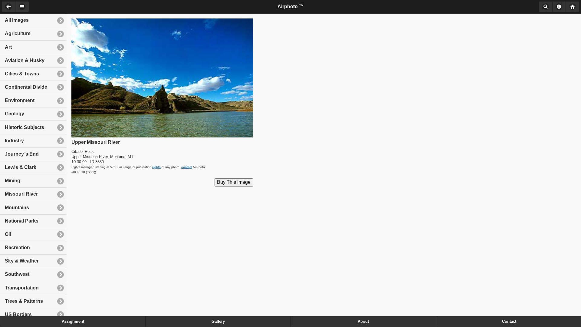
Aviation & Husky (24, 60)
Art (8, 47)
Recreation (17, 247)
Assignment (73, 321)
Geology (14, 113)
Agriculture (18, 33)
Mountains (17, 207)
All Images (17, 20)
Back (8, 6)
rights (156, 167)
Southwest (17, 274)
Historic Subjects (24, 127)
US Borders (18, 314)
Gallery (218, 321)
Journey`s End (22, 154)
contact (186, 167)
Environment (19, 100)
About (559, 6)
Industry (14, 140)
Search (545, 6)
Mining (12, 180)
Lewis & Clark (20, 167)
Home (572, 6)
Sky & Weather (22, 260)
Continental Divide (26, 87)
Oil (8, 234)
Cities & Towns (22, 73)
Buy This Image (234, 182)
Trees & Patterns (24, 301)
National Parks (21, 220)
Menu (22, 6)
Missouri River (21, 194)
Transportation (22, 287)
